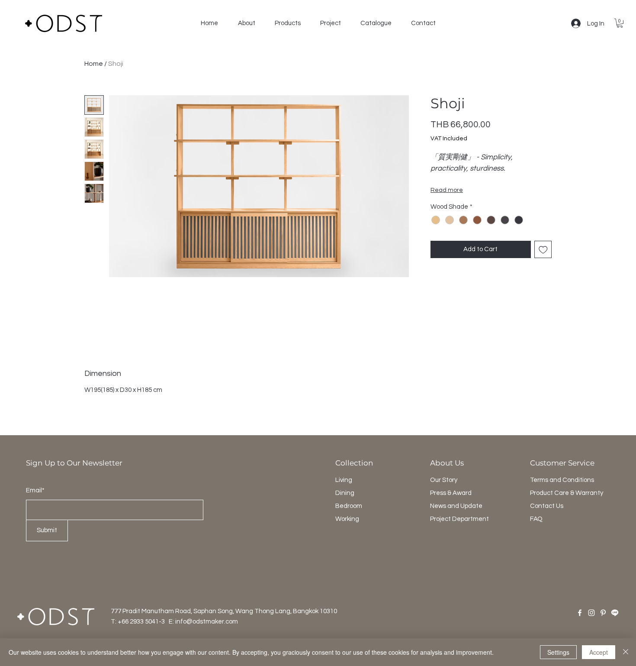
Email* (35, 490)
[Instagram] (591, 612)
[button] (246, 23)
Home (93, 63)
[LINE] (614, 612)
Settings (558, 652)
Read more (446, 190)
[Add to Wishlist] (543, 250)
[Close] (625, 652)
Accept (598, 652)
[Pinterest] (603, 612)
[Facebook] (579, 612)
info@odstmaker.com (206, 621)
